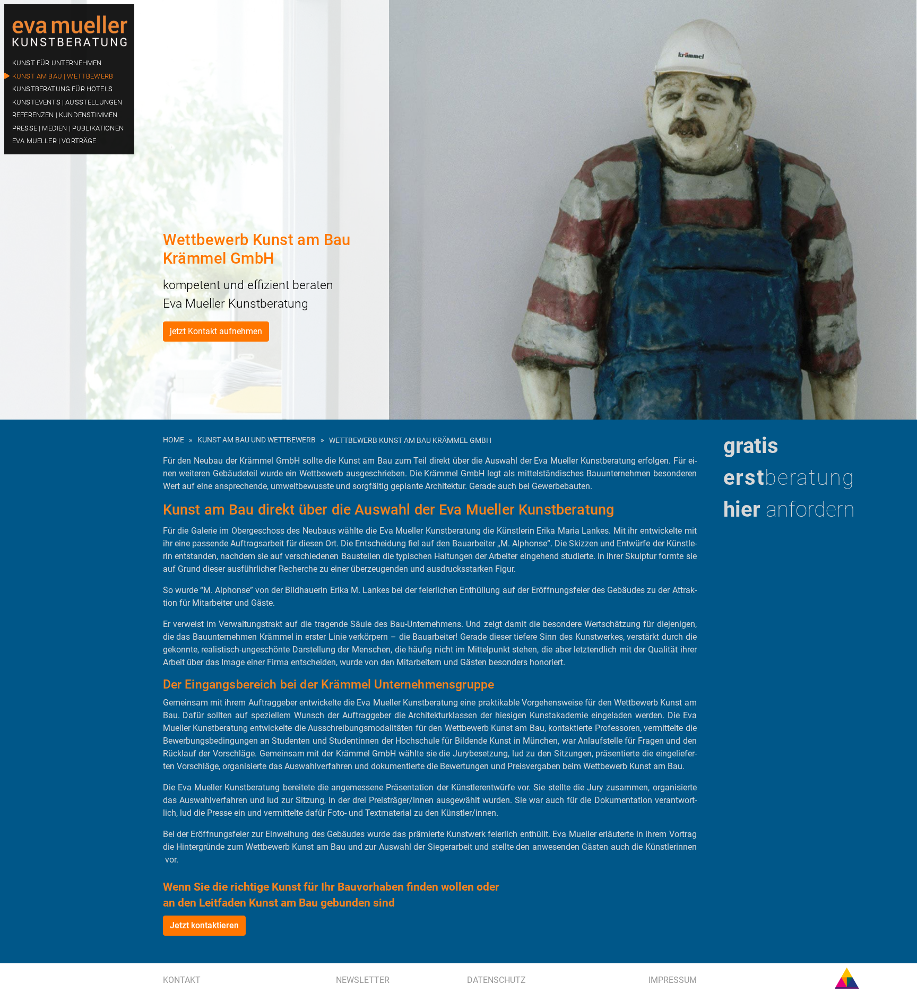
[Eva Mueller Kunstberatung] (69, 29)
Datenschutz (496, 980)
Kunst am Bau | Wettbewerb (62, 76)
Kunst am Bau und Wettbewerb (256, 439)
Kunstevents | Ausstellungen (67, 102)
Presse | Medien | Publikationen (68, 128)
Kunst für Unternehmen (56, 63)
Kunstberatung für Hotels (62, 89)
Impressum (672, 980)
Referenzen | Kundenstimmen (64, 115)
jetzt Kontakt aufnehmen (216, 331)
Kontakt (182, 980)
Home (173, 439)
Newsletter (363, 980)
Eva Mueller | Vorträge (54, 141)
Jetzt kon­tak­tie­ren (204, 925)
